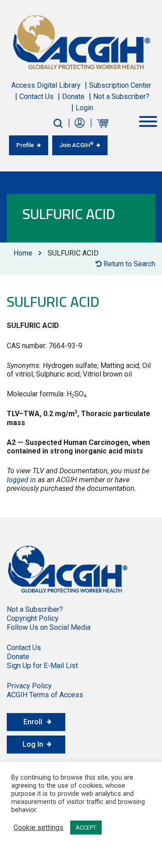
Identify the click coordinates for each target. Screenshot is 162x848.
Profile (25, 145)
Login (84, 107)
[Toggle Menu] (148, 121)
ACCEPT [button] (86, 827)
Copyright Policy (32, 618)
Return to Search (128, 264)
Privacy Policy (29, 686)
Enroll (32, 722)
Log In (32, 744)
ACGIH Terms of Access (45, 695)
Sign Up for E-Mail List (42, 665)
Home (23, 253)
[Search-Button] (58, 123)
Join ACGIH (76, 144)
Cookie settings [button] (38, 828)
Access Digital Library (46, 85)
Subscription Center (120, 85)
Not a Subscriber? (121, 96)
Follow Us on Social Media (48, 627)
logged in (21, 480)
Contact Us (36, 96)
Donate (73, 96)
